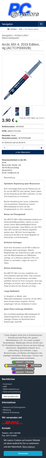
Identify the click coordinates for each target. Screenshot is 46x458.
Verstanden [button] (23, 453)
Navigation (7, 24)
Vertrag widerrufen (11, 396)
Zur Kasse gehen (32, 29)
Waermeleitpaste (10, 37)
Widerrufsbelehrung (11, 389)
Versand (41, 118)
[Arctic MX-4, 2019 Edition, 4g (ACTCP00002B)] (7, 111)
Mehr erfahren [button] (28, 447)
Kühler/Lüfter (21, 35)
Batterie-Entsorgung (11, 412)
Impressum (7, 384)
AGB (5, 386)
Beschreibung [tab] (9, 177)
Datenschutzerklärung (12, 391)
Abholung (7, 409)
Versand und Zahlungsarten (14, 407)
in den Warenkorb (23, 152)
